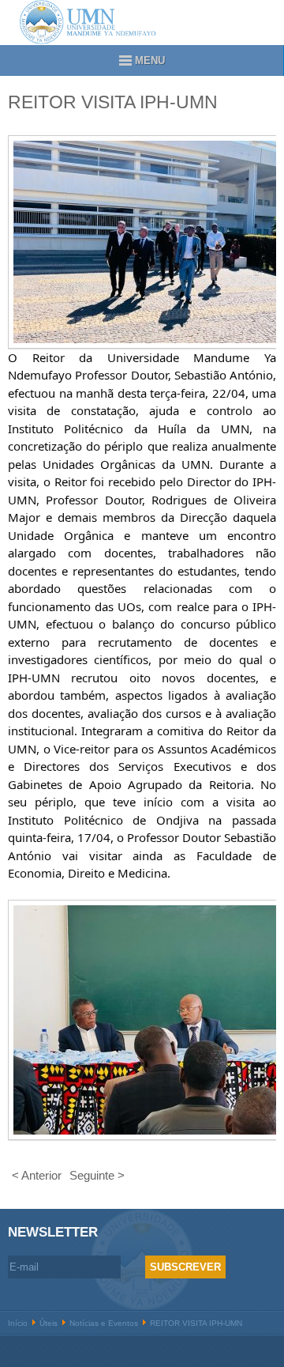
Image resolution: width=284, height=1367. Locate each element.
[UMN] (142, 22)
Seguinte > (97, 1175)
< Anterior (37, 1175)
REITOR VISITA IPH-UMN (113, 102)
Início (18, 1323)
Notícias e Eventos (103, 1323)
